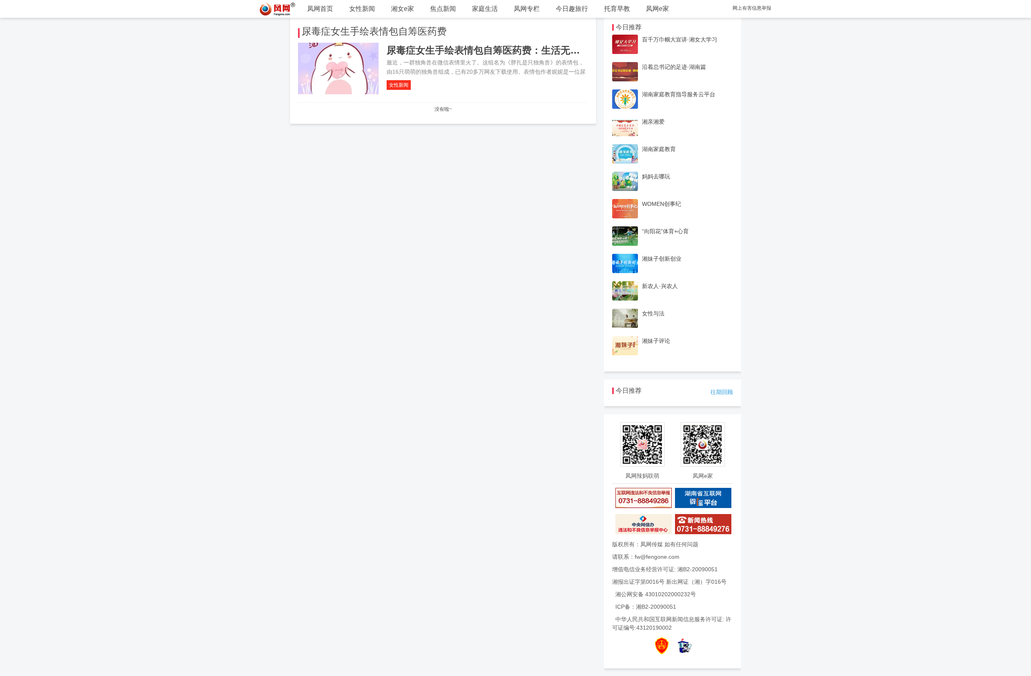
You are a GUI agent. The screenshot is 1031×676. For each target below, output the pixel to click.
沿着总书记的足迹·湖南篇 (674, 67)
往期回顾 (721, 392)
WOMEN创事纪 (661, 204)
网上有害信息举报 (752, 8)
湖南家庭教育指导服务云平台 (678, 94)
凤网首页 (320, 8)
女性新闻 (362, 8)
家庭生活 (485, 8)
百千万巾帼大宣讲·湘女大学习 (679, 39)
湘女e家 (402, 8)
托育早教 (617, 8)
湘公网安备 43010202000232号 (655, 594)
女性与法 (653, 313)
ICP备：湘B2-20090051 (645, 606)
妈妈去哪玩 (656, 176)
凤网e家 (657, 8)
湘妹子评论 (656, 341)
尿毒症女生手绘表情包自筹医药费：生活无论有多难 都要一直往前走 (533, 50)
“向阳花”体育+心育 (665, 231)
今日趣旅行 (572, 8)
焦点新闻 (443, 8)
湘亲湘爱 (653, 121)
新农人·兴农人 (660, 286)
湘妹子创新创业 (661, 258)
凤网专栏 (527, 8)
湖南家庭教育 (659, 149)
